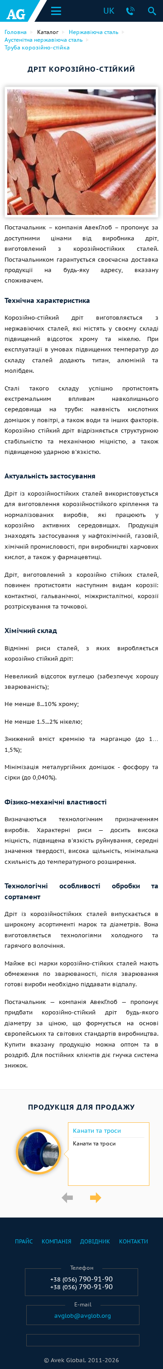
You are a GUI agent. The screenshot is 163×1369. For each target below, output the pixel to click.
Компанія (56, 1241)
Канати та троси (97, 1131)
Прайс (24, 1241)
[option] (81, 1154)
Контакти (133, 1241)
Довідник (95, 1241)
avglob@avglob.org (82, 1316)
